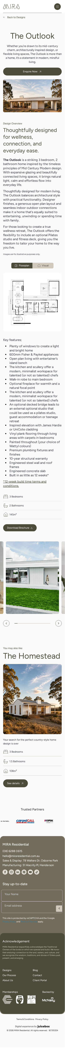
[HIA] (20, 999)
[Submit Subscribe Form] (59, 908)
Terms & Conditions (25, 1019)
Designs (7, 970)
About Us (8, 980)
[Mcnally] (48, 999)
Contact (37, 975)
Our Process (9, 975)
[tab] (21, 265)
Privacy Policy (9, 921)
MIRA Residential (16, 844)
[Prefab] (7, 999)
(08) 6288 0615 (12, 851)
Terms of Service (29, 921)
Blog (35, 970)
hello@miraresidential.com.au (21, 855)
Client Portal (40, 980)
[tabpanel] (32, 302)
